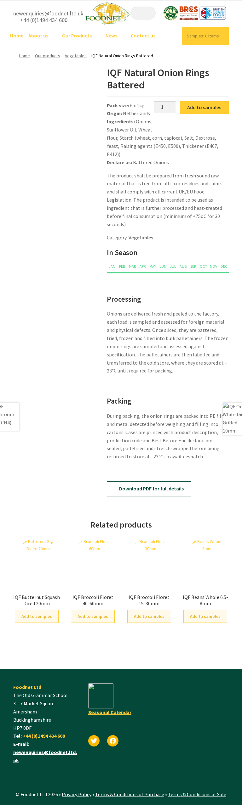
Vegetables (76, 56)
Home (16, 35)
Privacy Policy (76, 794)
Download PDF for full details (151, 488)
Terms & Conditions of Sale (197, 794)
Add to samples (204, 107)
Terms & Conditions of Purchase (129, 794)
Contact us (143, 35)
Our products (47, 56)
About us (38, 35)
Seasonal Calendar (109, 712)
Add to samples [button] (36, 616)
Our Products (77, 35)
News (111, 35)
